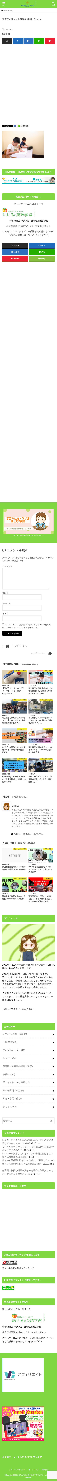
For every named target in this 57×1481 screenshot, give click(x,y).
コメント (7, 566)
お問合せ (45, 1470)
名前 (5, 593)
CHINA (15, 806)
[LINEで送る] (23, 126)
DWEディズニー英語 (15, 1034)
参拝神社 (9, 1074)
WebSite (17, 834)
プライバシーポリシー (17, 1470)
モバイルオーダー (14, 1050)
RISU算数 (10, 1042)
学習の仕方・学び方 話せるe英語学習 (28, 221)
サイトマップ (34, 1470)
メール (6, 603)
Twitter (28, 834)
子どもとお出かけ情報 (16, 1082)
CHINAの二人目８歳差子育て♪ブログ (31, 1475)
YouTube (39, 834)
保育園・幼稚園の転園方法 (18, 1066)
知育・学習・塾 (12, 1098)
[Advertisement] (28, 85)
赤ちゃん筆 (10, 1106)
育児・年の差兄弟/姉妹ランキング (18, 1268)
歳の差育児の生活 (13, 1090)
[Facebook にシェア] (15, 126)
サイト (5, 614)
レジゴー (9, 1058)
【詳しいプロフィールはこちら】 (18, 1009)
